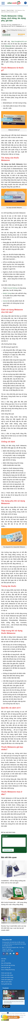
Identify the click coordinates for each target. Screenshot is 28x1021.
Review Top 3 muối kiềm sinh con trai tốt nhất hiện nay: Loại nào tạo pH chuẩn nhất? (13, 928)
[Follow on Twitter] (10, 953)
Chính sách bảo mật (6, 973)
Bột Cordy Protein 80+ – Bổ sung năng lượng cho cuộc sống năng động (14, 903)
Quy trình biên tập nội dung (8, 965)
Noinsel (5, 301)
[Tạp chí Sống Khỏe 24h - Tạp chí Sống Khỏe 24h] (14, 3)
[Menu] (3, 3)
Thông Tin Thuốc (10, 10)
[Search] (25, 3)
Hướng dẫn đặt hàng (6, 984)
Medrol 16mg (7, 293)
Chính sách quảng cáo (7, 979)
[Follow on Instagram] (7, 953)
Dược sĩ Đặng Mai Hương (8, 969)
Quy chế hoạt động (6, 963)
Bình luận (5, 836)
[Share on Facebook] (3, 35)
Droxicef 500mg (12, 288)
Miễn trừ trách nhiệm (6, 981)
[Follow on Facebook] (3, 953)
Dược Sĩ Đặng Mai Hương (14, 30)
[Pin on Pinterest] (7, 35)
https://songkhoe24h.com (19, 41)
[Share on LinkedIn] (9, 35)
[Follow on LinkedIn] (13, 953)
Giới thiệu (3, 958)
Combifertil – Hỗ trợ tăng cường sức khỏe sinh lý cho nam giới (13, 882)
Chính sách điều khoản (7, 975)
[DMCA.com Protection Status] (14, 1020)
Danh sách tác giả (5, 967)
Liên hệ (3, 961)
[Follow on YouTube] (17, 953)
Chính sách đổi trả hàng (7, 977)
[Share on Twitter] (5, 35)
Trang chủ (3, 10)
